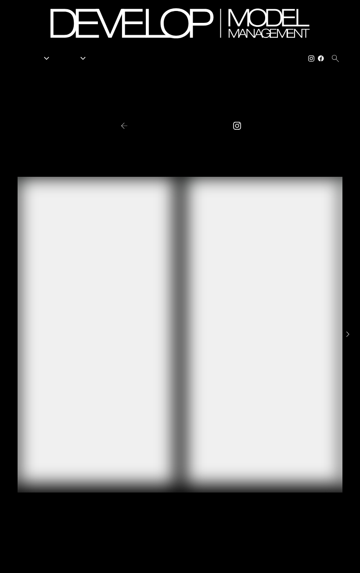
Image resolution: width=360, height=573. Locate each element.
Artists (104, 58)
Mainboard (300, 559)
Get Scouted (209, 58)
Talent (73, 58)
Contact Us (285, 58)
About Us (248, 58)
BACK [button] (139, 126)
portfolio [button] (179, 126)
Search (131, 58)
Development (166, 58)
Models (36, 58)
